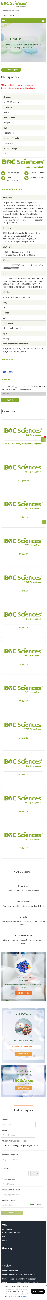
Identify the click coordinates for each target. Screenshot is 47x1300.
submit (10, 400)
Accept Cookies (38, 1291)
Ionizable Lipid (35, 44)
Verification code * (9, 1200)
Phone (4, 1130)
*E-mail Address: (8, 1179)
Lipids (25, 44)
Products (16, 44)
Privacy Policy (23, 1296)
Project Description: (10, 1154)
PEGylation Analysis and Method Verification (19, 1275)
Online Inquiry (12, 70)
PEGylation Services (10, 1271)
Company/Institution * (11, 1190)
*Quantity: (6, 1168)
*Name (5, 1119)
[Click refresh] (36, 1205)
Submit (12, 1213)
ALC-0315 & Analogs (13, 47)
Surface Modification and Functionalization (19, 1279)
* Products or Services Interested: (15, 1141)
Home (7, 44)
